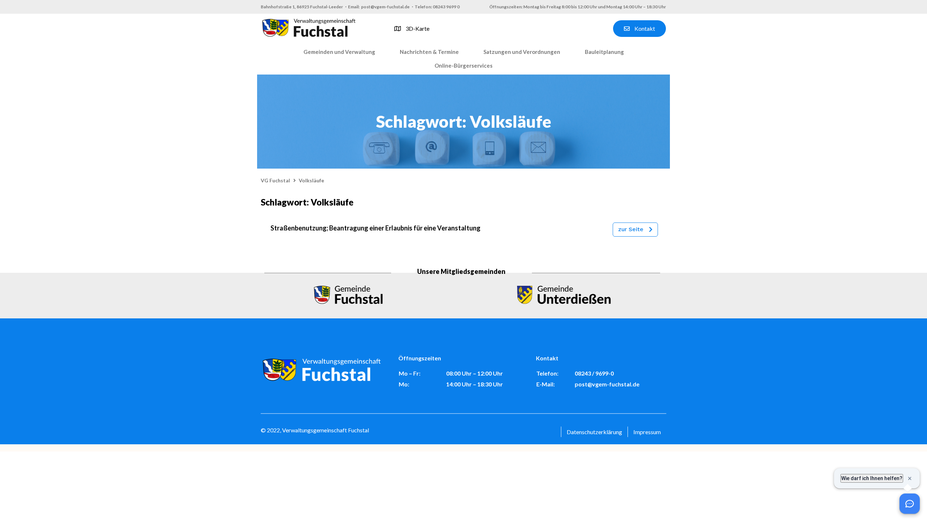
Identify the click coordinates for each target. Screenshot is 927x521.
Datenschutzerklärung (594, 431)
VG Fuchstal (275, 180)
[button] (339, 52)
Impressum (647, 431)
